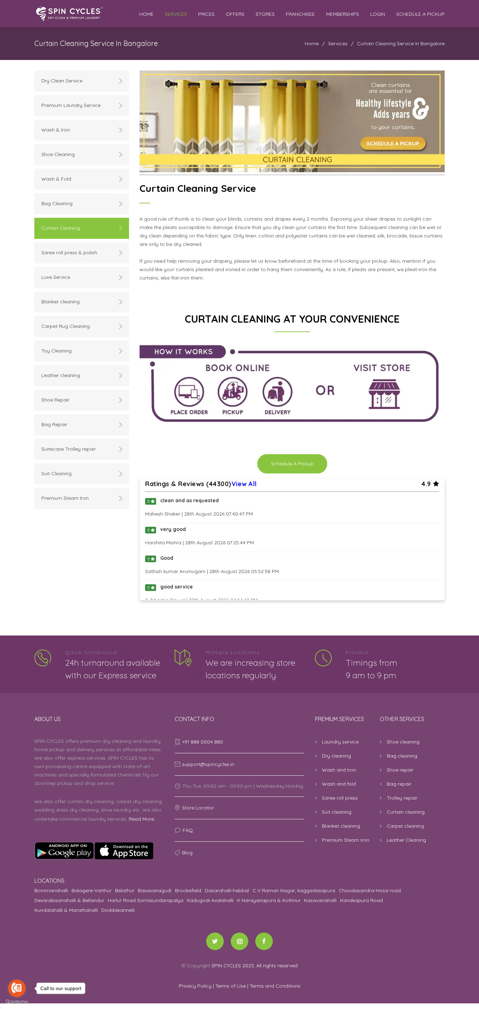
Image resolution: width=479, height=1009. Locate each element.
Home (312, 43)
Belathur (124, 890)
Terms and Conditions (275, 986)
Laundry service (340, 742)
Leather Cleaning (406, 840)
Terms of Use (231, 986)
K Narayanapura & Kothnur (269, 900)
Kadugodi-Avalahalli (210, 900)
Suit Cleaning (56, 473)
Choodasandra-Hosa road (370, 890)
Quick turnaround (91, 652)
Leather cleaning (60, 375)
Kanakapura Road (361, 900)
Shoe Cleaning (58, 154)
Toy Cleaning (56, 351)
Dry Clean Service (61, 81)
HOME (146, 14)
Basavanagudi (154, 890)
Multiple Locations (232, 652)
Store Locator (198, 808)
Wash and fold (339, 784)
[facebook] (264, 941)
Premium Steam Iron (65, 498)
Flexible (357, 652)
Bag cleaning (402, 756)
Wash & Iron (55, 130)
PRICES (206, 14)
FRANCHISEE (300, 14)
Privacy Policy (196, 986)
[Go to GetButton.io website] (17, 1002)
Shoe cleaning (403, 742)
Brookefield (188, 890)
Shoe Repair (55, 400)
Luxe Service (55, 277)
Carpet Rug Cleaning (65, 326)
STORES (265, 14)
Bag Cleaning (57, 203)
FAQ (188, 830)
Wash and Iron (339, 770)
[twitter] (215, 941)
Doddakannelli (118, 910)
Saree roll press (340, 798)
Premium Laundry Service (71, 105)
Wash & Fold (56, 179)
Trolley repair (402, 798)
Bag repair (399, 784)
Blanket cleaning (60, 301)
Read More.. (142, 819)
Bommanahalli (51, 890)
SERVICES (176, 14)
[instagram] (239, 941)
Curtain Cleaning (60, 228)
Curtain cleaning (406, 812)
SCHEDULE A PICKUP (420, 14)
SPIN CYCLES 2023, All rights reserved (254, 965)
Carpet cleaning (405, 826)
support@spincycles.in (208, 764)
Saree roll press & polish (69, 252)
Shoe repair (400, 770)
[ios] (99, 851)
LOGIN (377, 14)
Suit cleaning (336, 812)
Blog (187, 852)
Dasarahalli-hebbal (227, 890)
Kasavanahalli (320, 900)
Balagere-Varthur (92, 890)
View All (244, 484)
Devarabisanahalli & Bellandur (69, 900)
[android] (64, 851)
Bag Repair (54, 424)
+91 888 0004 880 (202, 742)
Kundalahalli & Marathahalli (66, 910)
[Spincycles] (86, 14)
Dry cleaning (336, 756)
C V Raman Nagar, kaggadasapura (293, 890)
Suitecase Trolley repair (68, 449)
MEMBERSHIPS (342, 14)
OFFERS (235, 14)
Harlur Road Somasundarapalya (145, 900)
